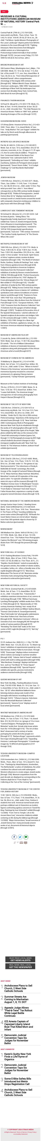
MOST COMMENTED (7, 1049)
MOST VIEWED (5, 981)
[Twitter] (20, 837)
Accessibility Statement (20, 1134)
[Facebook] (14, 837)
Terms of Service (22, 1132)
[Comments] (25, 837)
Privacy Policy (32, 1132)
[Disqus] (20, 872)
